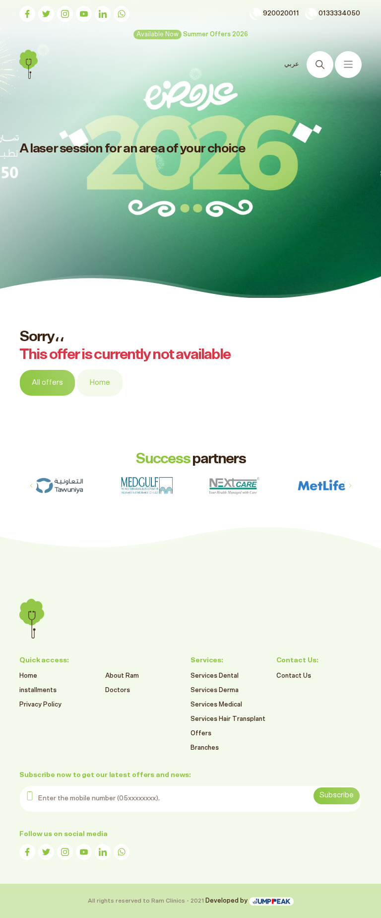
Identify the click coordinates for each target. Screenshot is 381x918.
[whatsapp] (121, 14)
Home (99, 382)
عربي (291, 64)
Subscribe (336, 795)
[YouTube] (84, 14)
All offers (47, 382)
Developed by (227, 901)
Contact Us (293, 676)
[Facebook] (27, 14)
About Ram (122, 676)
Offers (200, 733)
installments (38, 690)
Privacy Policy (40, 705)
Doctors (117, 690)
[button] (350, 485)
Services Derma (214, 690)
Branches (204, 748)
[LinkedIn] (103, 14)
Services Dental (214, 676)
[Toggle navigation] (348, 64)
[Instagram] (65, 14)
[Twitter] (46, 14)
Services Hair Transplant (227, 719)
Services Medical (216, 705)
